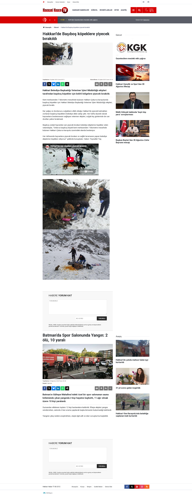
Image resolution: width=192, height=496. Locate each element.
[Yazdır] (97, 84)
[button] (101, 84)
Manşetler (50, 2)
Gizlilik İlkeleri (98, 487)
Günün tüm (142, 20)
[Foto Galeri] (148, 2)
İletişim (89, 487)
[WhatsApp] (63, 84)
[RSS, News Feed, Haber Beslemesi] (146, 487)
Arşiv (68, 2)
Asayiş (123, 10)
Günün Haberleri (60, 2)
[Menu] (133, 10)
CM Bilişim (49, 493)
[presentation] (49, 20)
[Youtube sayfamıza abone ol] (136, 487)
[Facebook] (45, 84)
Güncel (94, 10)
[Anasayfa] (44, 2)
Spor (116, 10)
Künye (82, 487)
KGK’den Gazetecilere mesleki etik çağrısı (83, 20)
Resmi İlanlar (106, 10)
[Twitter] (49, 84)
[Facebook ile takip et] (126, 487)
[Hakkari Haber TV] (55, 10)
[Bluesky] (54, 84)
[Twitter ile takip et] (131, 487)
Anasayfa (48, 27)
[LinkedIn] (58, 84)
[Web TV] (143, 2)
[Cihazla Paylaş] (67, 84)
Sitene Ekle (76, 2)
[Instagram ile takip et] (141, 487)
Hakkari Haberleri (80, 10)
